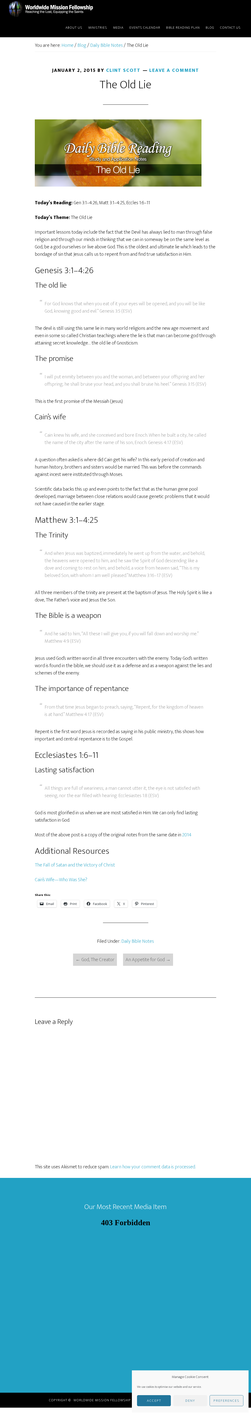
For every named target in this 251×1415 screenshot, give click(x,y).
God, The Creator (94, 959)
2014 (186, 835)
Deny (190, 1401)
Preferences (226, 1401)
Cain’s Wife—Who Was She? (61, 880)
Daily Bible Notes (137, 941)
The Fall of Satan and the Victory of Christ (75, 865)
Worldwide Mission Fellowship (52, 9)
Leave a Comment (174, 70)
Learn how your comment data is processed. (153, 1167)
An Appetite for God (148, 959)
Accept (154, 1401)
